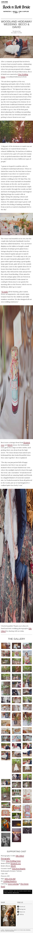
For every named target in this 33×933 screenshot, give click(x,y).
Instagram (22, 909)
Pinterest (22, 912)
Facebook (22, 906)
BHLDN (10, 445)
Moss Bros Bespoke (18, 868)
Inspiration (7, 11)
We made (4, 292)
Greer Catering (13, 884)
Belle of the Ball (10, 879)
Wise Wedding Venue (13, 861)
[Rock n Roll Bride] (16, 7)
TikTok (21, 914)
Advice (15, 11)
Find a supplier (24, 11)
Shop (16, 12)
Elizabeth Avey (16, 863)
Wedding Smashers (10, 881)
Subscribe (4, 1)
